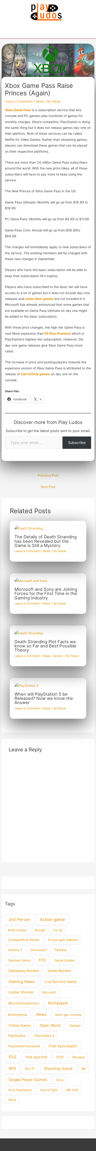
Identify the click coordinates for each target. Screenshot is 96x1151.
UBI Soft (72, 1090)
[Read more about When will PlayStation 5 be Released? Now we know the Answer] (26, 685)
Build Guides (17, 930)
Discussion (38, 950)
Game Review (59, 971)
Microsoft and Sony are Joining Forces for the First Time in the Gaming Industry (45, 593)
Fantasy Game (19, 960)
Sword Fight (49, 1090)
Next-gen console (68, 1015)
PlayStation (17, 1036)
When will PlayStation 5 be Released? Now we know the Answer (43, 698)
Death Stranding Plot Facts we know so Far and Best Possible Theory (45, 646)
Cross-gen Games (63, 940)
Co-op (57, 930)
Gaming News (22, 981)
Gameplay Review (23, 971)
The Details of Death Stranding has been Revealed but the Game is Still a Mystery (45, 541)
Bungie (40, 930)
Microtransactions (23, 1003)
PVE (13, 1057)
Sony (59, 1080)
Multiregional (17, 1015)
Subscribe (77, 442)
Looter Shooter (21, 992)
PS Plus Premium (57, 333)
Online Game (19, 1025)
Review (78, 1057)
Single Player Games (28, 1079)
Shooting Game (58, 1068)
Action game (52, 919)
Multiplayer (58, 1003)
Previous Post (48, 475)
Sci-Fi (30, 1068)
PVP (60, 1057)
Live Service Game (60, 981)
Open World (50, 1025)
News (40, 101)
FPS (42, 960)
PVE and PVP (37, 1057)
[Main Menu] (48, 32)
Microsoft (49, 992)
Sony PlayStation (20, 1090)
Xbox (12, 1100)
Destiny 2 (15, 950)
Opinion (57, 656)
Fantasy (61, 950)
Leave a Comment (19, 101)
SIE (83, 1069)
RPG (12, 1068)
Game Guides (64, 960)
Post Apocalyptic (63, 1046)
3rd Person (19, 919)
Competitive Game (23, 940)
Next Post (48, 487)
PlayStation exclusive (24, 1046)
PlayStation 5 (44, 1036)
